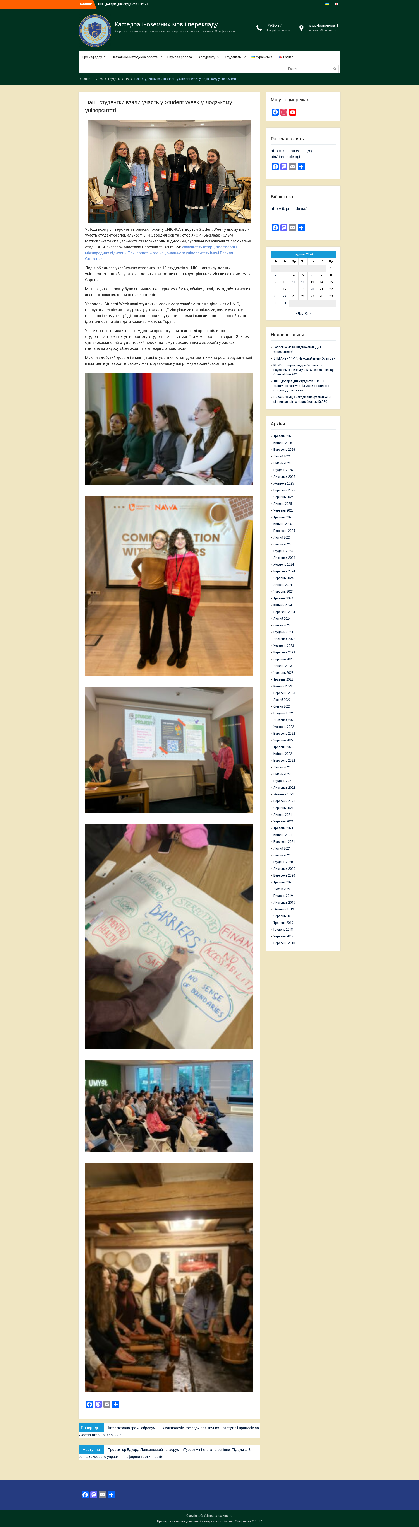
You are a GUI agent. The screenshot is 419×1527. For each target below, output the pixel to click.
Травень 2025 (283, 517)
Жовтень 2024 (283, 564)
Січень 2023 (282, 706)
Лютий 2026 (282, 456)
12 (303, 282)
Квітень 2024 (282, 605)
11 (293, 282)
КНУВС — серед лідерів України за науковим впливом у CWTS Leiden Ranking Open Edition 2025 (303, 369)
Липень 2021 (282, 814)
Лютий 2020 (282, 889)
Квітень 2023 (282, 686)
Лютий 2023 (282, 699)
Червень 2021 (283, 821)
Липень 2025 (282, 503)
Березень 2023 (284, 693)
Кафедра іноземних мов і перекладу (166, 24)
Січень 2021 (282, 855)
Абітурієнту (206, 57)
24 (284, 296)
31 (284, 303)
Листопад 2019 (284, 902)
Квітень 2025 (282, 524)
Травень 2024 (283, 598)
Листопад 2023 (284, 639)
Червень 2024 (283, 591)
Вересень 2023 (284, 652)
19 (303, 289)
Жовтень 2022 (283, 727)
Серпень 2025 (283, 497)
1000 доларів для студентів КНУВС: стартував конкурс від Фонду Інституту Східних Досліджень (301, 385)
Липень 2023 (282, 666)
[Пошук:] (313, 68)
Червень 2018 (283, 936)
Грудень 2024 (283, 551)
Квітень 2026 (282, 443)
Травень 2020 (283, 882)
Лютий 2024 (282, 618)
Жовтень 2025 (283, 483)
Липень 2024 (282, 585)
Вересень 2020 (284, 875)
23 (275, 296)
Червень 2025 (283, 510)
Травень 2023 (283, 679)
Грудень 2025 (283, 470)
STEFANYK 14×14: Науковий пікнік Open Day (304, 358)
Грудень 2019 (283, 895)
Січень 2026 (282, 463)
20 (312, 289)
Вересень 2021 (284, 801)
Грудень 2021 (283, 781)
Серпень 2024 (283, 578)
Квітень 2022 (282, 754)
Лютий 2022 (282, 767)
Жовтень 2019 (283, 909)
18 (293, 289)
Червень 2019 (283, 916)
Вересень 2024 (284, 571)
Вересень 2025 (284, 490)
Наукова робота (179, 57)
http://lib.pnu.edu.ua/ (289, 208)
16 (275, 289)
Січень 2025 (282, 544)
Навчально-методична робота (135, 57)
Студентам (233, 57)
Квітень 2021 (282, 835)
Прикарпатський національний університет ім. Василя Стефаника (204, 1521)
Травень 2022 (283, 747)
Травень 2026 (283, 436)
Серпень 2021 (283, 808)
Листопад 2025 (284, 476)
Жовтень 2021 (283, 794)
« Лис (299, 313)
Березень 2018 (284, 943)
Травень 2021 (283, 828)
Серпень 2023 (283, 659)
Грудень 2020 (283, 862)
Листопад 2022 (284, 720)
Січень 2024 (282, 625)
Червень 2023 (283, 672)
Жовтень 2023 (283, 645)
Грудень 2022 (283, 713)
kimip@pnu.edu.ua (279, 30)
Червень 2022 (283, 740)
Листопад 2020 (284, 868)
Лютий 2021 (282, 848)
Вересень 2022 (284, 733)
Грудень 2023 (283, 632)
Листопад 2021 (284, 787)
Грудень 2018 (283, 929)
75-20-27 (274, 25)
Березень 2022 (284, 760)
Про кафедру (92, 57)
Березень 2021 (284, 841)
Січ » (308, 313)
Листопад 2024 (284, 558)
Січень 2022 (282, 774)
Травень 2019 (283, 923)
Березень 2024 (284, 612)
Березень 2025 (284, 530)
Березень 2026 (284, 449)
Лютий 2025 (282, 537)
